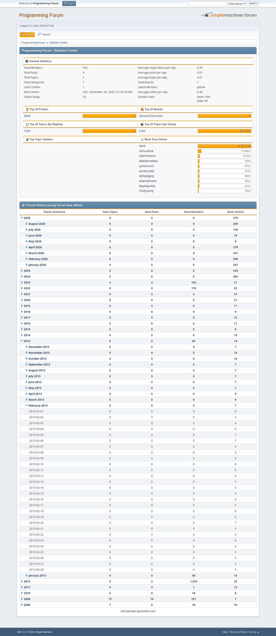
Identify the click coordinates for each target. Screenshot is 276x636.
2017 (27, 317)
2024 (27, 276)
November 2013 (39, 353)
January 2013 (37, 575)
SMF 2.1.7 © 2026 (26, 632)
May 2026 (34, 241)
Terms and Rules (238, 631)
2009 (27, 599)
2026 (27, 218)
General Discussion (151, 116)
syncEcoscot (146, 166)
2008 (27, 605)
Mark (27, 116)
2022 (27, 288)
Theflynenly (146, 191)
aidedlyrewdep (148, 161)
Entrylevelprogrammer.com (138, 611)
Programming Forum (41, 15)
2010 (27, 593)
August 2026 (36, 224)
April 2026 (35, 247)
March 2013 (36, 399)
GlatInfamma (147, 156)
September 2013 (39, 364)
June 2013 (35, 382)
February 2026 (38, 259)
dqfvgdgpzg (146, 176)
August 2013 (36, 370)
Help (225, 631)
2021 (27, 294)
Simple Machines (44, 632)
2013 (27, 341)
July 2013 (34, 376)
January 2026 (37, 265)
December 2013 (38, 347)
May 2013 (34, 388)
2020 (27, 300)
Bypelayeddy (147, 186)
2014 (27, 335)
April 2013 (35, 394)
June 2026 (35, 235)
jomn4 (201, 87)
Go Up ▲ (254, 631)
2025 (27, 271)
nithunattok (146, 151)
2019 (27, 306)
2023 (27, 282)
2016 (27, 323)
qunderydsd (146, 171)
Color (27, 131)
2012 (27, 581)
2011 (27, 587)
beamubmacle (148, 181)
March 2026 (36, 253)
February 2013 (38, 405)
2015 (27, 329)
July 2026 (34, 229)
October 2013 (37, 358)
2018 (27, 312)
